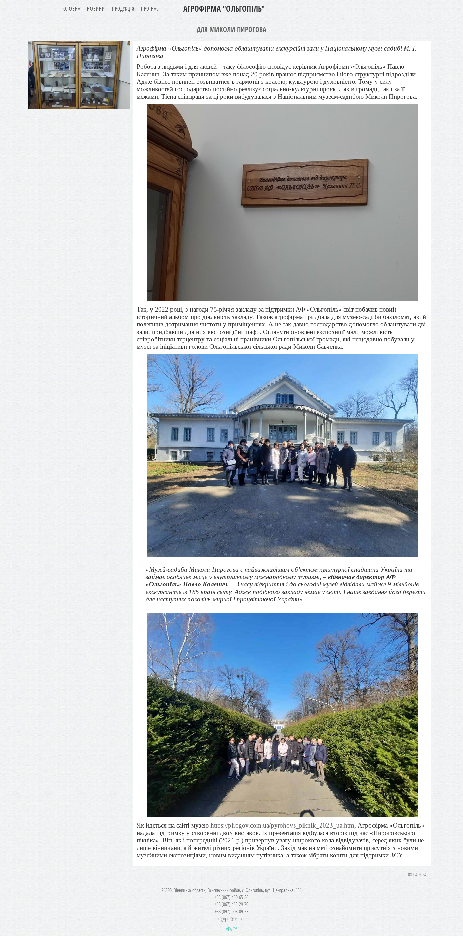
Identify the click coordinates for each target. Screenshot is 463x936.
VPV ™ (231, 928)
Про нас (150, 8)
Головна (70, 8)
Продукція (123, 8)
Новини (96, 8)
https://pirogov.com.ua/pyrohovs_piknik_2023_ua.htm (282, 825)
